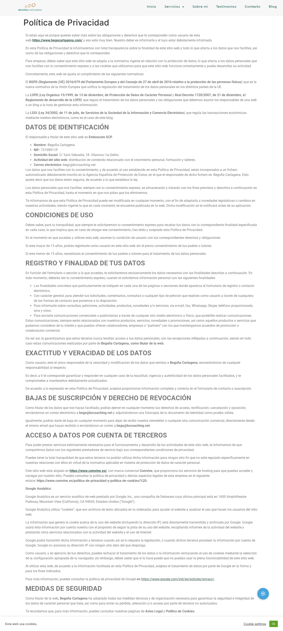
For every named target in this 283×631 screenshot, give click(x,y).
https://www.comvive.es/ (88, 471)
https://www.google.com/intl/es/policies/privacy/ (177, 579)
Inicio (151, 6)
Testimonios (226, 6)
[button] (263, 594)
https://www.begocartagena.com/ (57, 40)
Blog (273, 6)
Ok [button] (273, 623)
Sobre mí (200, 6)
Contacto (252, 6)
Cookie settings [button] (255, 624)
